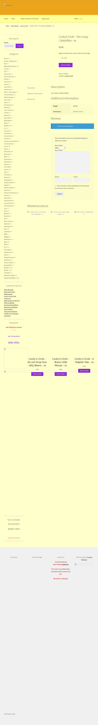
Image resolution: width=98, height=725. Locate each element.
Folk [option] (6, 172)
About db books (8, 290)
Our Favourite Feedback (11, 305)
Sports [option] (7, 255)
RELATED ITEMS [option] (10, 275)
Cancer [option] (7, 69)
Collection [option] (8, 133)
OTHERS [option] (8, 273)
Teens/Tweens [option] (9, 263)
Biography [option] (8, 120)
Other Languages (9, 303)
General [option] (7, 177)
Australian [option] (8, 118)
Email (76, 177)
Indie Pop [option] (8, 198)
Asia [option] (6, 64)
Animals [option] (7, 115)
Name (57, 177)
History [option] (7, 195)
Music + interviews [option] (10, 92)
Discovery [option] (8, 154)
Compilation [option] (9, 136)
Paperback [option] (8, 226)
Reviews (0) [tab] (31, 99)
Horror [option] (7, 84)
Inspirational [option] (9, 201)
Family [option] (7, 79)
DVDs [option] (6, 157)
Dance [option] (6, 149)
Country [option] (7, 138)
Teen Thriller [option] (9, 110)
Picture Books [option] (9, 95)
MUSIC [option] (7, 270)
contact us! (65, 564)
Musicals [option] (7, 216)
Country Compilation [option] (11, 141)
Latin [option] (6, 211)
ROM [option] (6, 244)
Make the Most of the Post (12, 301)
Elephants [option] (8, 162)
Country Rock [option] (9, 144)
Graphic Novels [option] (9, 182)
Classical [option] (7, 131)
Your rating (59, 145)
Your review (59, 150)
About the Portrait (9, 292)
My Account (45, 19)
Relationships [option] (9, 97)
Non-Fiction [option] (8, 221)
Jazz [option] (6, 208)
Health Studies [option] (9, 188)
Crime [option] (7, 146)
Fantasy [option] (7, 164)
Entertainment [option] (10, 77)
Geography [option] (8, 180)
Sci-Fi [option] (6, 247)
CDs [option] (6, 71)
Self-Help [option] (8, 100)
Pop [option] (6, 229)
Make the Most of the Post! (30, 19)
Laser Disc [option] (8, 87)
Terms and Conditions (10, 311)
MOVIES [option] (8, 268)
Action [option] (7, 58)
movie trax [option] (8, 89)
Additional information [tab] (35, 93)
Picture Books (15, 26)
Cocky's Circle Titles (10, 296)
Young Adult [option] (8, 265)
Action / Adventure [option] (11, 61)
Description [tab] (31, 88)
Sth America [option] (8, 105)
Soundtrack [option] (8, 252)
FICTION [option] (7, 167)
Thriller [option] (7, 113)
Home (6, 19)
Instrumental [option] (9, 203)
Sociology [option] (8, 250)
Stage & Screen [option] (9, 257)
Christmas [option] (8, 74)
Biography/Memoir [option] (11, 66)
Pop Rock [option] (8, 232)
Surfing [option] (7, 107)
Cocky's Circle (24, 26)
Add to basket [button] (37, 374)
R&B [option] (6, 234)
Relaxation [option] (8, 239)
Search (6, 42)
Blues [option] (6, 123)
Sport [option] (6, 102)
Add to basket (65, 65)
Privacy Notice (8, 309)
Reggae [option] (7, 237)
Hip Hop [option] (7, 190)
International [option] (9, 206)
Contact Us (7, 298)
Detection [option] (8, 151)
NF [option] (6, 219)
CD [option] (6, 128)
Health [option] (7, 185)
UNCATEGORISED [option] (11, 278)
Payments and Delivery (11, 307)
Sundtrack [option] (8, 260)
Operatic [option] (7, 224)
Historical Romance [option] (11, 193)
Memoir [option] (7, 213)
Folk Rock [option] (8, 175)
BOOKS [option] (8, 126)
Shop (13, 19)
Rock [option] (6, 242)
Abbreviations (8, 294)
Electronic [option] (8, 159)
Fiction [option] (7, 169)
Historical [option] (8, 82)
